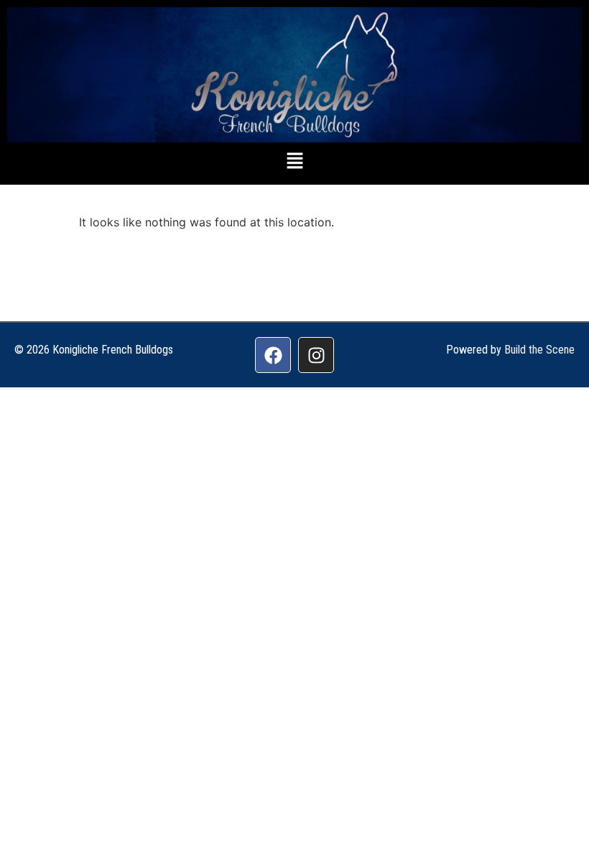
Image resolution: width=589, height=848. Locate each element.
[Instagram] (316, 355)
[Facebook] (273, 355)
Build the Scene (539, 349)
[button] (294, 162)
